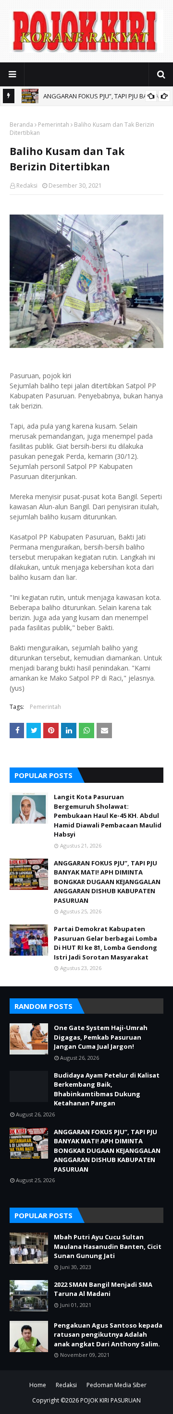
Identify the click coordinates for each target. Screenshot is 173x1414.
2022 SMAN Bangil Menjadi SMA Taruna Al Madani (103, 1289)
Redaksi (26, 185)
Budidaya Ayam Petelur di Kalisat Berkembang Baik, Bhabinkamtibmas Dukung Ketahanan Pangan (107, 1089)
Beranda (21, 124)
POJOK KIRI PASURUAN (110, 1400)
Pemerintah (53, 124)
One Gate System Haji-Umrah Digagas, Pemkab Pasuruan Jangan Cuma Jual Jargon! (101, 1037)
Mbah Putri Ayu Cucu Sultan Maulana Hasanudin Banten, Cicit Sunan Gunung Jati (107, 1246)
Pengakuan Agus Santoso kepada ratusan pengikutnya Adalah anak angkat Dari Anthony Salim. (108, 1334)
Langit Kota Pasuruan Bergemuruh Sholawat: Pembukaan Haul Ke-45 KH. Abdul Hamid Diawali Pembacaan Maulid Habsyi (107, 815)
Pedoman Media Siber (116, 1385)
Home (37, 1385)
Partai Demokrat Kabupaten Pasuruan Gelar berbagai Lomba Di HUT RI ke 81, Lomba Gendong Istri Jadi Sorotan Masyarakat (105, 942)
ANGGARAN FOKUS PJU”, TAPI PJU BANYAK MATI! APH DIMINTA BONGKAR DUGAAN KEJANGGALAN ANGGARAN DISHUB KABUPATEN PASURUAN (107, 882)
